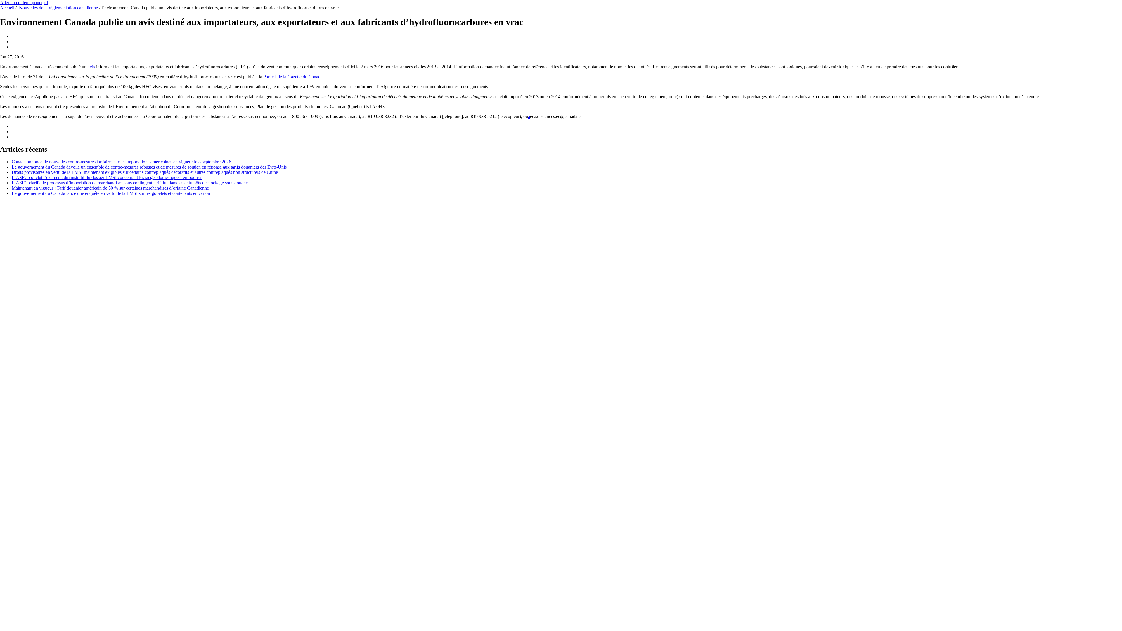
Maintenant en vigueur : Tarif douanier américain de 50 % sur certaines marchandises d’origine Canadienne (110, 188)
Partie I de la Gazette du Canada (293, 76)
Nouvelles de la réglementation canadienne (58, 7)
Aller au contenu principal (24, 2)
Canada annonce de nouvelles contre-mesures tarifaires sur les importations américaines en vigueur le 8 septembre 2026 (121, 161)
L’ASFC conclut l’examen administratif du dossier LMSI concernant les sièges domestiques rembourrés (107, 177)
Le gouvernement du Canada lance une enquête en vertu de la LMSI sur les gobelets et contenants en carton (111, 193)
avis (91, 66)
